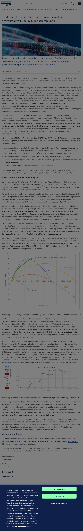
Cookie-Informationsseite (21, 526)
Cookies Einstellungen (59, 503)
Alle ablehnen (59, 496)
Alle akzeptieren (59, 489)
